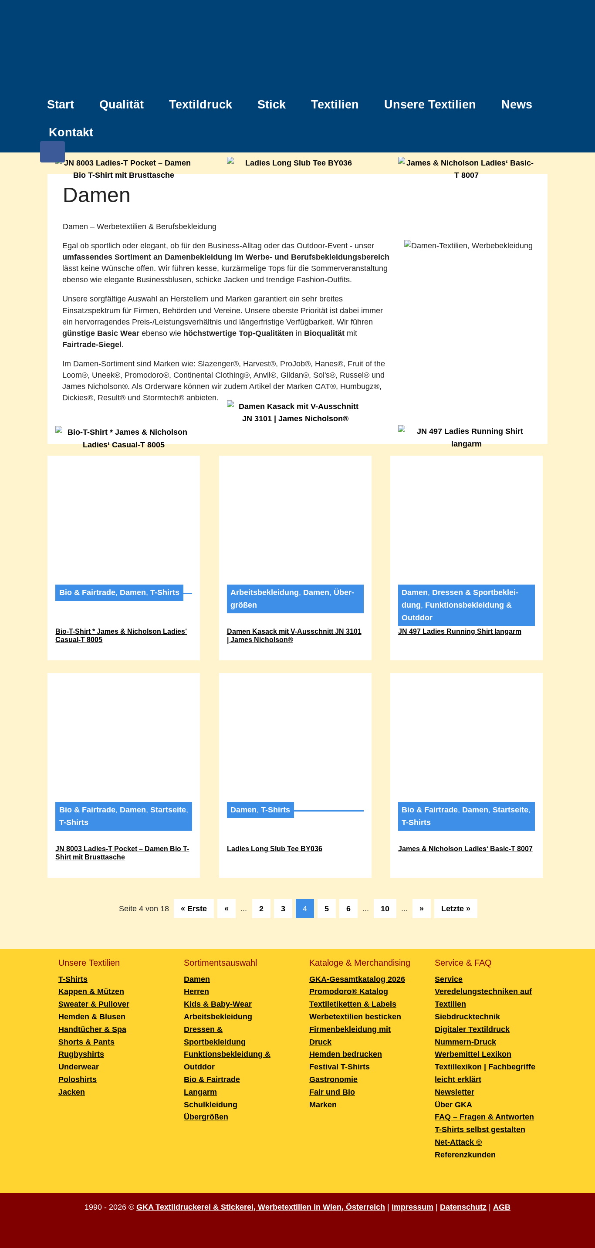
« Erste (194, 908)
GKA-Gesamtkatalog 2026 (357, 979)
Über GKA (453, 1104)
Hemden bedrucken (345, 1054)
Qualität (121, 104)
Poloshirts (77, 1079)
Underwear (78, 1066)
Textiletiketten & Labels (352, 1004)
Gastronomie (333, 1079)
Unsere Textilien (430, 104)
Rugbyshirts (81, 1054)
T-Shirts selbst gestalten (480, 1129)
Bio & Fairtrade (87, 592)
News (516, 104)
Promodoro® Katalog (348, 991)
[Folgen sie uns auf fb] (52, 156)
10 (385, 908)
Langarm (200, 1092)
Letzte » (455, 908)
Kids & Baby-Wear (218, 1004)
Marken (323, 1104)
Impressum (412, 1207)
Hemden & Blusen (91, 1016)
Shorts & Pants (86, 1042)
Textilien (335, 104)
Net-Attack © (458, 1142)
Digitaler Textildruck (472, 1029)
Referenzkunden (465, 1154)
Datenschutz (463, 1207)
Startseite (168, 809)
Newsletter (454, 1092)
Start (60, 104)
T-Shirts (164, 592)
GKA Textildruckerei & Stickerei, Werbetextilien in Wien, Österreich (260, 1207)
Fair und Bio (332, 1092)
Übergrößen (206, 1117)
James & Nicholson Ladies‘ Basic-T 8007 (465, 848)
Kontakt (71, 132)
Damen (133, 592)
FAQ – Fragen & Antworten (484, 1117)
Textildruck (200, 104)
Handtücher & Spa (92, 1029)
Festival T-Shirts (339, 1066)
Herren (196, 991)
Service (449, 979)
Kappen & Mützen (91, 991)
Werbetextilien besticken (355, 1016)
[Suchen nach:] (539, 127)
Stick (271, 104)
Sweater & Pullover (93, 1004)
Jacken (71, 1092)
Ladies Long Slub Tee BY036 (274, 848)
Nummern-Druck (465, 1042)
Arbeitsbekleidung (264, 592)
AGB (501, 1207)
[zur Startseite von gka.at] (297, 46)
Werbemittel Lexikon (473, 1054)
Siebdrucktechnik (467, 1016)
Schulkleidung (210, 1104)
